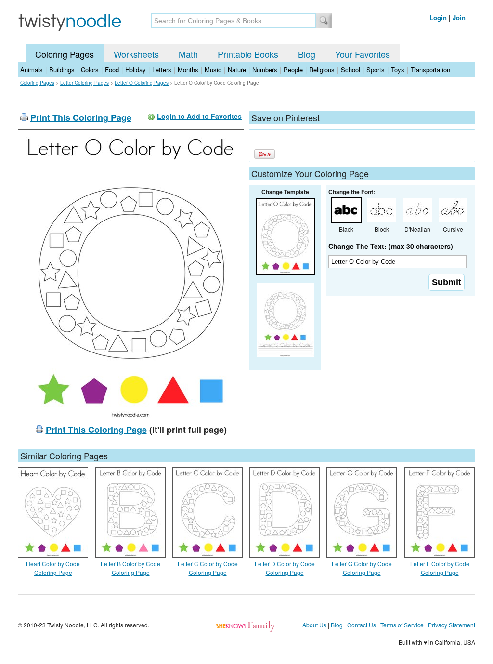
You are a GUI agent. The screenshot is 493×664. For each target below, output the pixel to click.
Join (459, 17)
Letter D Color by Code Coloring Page (285, 568)
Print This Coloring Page (80, 117)
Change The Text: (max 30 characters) (390, 246)
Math (188, 54)
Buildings (62, 69)
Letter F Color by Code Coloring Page (439, 568)
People (293, 69)
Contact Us (361, 625)
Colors (90, 69)
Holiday (135, 69)
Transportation (430, 69)
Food (112, 69)
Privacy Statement (451, 625)
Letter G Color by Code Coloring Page (362, 568)
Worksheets (136, 54)
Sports (375, 69)
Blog (306, 54)
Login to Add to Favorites (199, 116)
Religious (322, 69)
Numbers (264, 69)
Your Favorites (362, 54)
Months (188, 69)
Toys (397, 69)
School (350, 69)
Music (213, 69)
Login (438, 17)
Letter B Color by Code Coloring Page (130, 568)
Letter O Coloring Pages (142, 82)
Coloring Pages (64, 54)
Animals (31, 69)
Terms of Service (402, 625)
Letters (161, 69)
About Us (314, 625)
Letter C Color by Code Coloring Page (208, 568)
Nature (237, 69)
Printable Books (248, 54)
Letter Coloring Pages (84, 82)
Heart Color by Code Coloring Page (53, 568)
